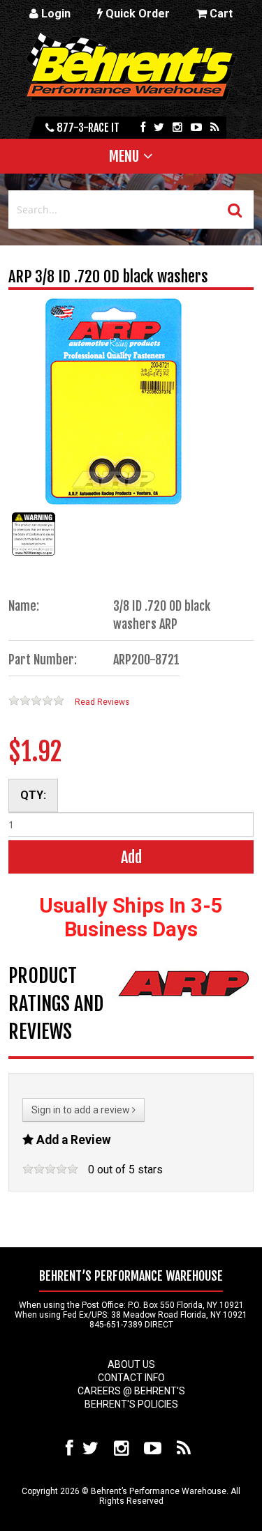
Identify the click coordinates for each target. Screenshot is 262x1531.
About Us (131, 1364)
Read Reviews (102, 702)
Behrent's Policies (131, 1404)
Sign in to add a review (81, 1109)
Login (54, 13)
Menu (124, 156)
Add (131, 857)
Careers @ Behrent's (131, 1390)
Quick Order (136, 13)
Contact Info (131, 1377)
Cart (220, 13)
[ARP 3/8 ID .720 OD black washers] (33, 555)
